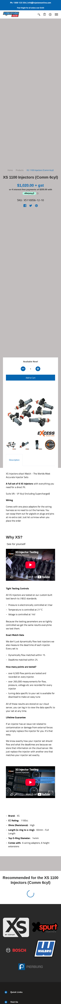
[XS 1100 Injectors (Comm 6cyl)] (11, 445)
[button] (39, 14)
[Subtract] (23, 368)
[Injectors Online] (11, 14)
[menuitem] (39, 14)
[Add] (38, 368)
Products (20, 170)
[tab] (14, 460)
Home (10, 170)
